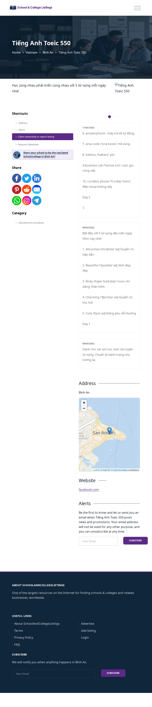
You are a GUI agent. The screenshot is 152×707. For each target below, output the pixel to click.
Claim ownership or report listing (36, 136)
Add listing (88, 631)
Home (16, 52)
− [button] (84, 408)
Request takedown (28, 144)
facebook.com (89, 490)
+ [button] (84, 402)
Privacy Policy (23, 637)
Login (85, 637)
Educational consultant (31, 222)
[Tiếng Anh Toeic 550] (109, 431)
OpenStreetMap (120, 469)
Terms (18, 631)
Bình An (48, 52)
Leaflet (96, 469)
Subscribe (135, 540)
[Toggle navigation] (137, 8)
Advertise (87, 624)
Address (22, 123)
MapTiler (107, 469)
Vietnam (31, 52)
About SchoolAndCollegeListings (37, 624)
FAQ (17, 644)
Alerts (21, 129)
